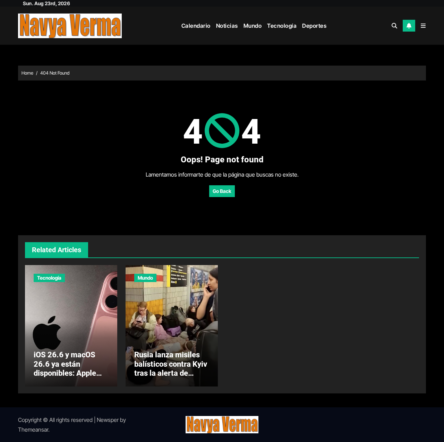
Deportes (314, 25)
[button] (423, 25)
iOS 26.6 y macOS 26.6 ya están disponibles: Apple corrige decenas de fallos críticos (66, 373)
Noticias (227, 25)
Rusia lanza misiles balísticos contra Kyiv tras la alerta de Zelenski (170, 368)
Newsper (108, 419)
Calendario (196, 25)
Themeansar (33, 429)
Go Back (222, 191)
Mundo (253, 25)
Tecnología (282, 25)
